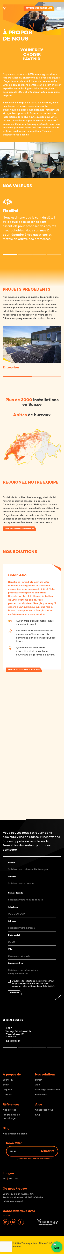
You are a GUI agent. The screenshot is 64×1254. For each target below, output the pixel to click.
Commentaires (15, 963)
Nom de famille (15, 893)
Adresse (12, 921)
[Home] (4, 8)
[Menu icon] (58, 8)
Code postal (14, 935)
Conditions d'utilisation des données (34, 1159)
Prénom (12, 877)
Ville (10, 949)
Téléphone (13, 907)
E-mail (11, 863)
